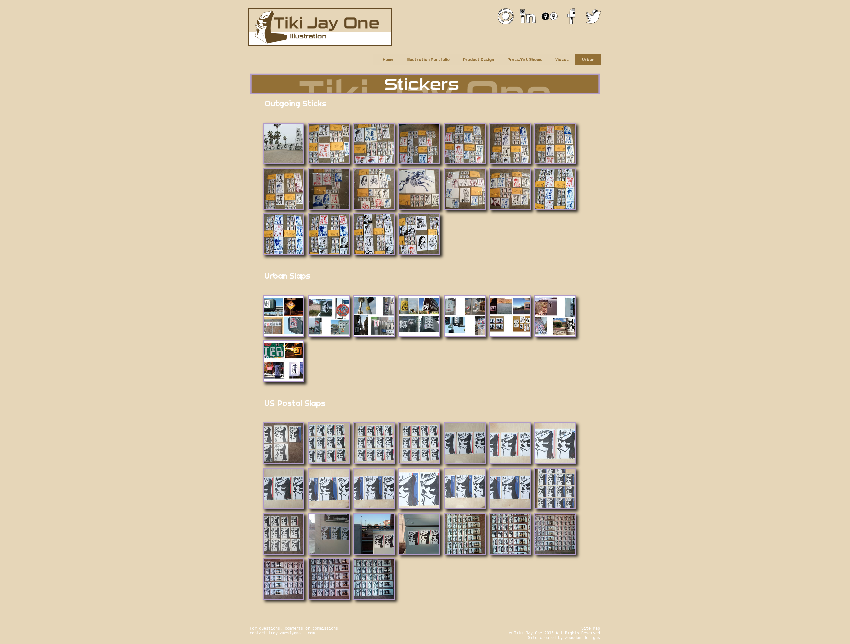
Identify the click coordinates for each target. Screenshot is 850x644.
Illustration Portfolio (428, 59)
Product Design (478, 59)
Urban (588, 59)
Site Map (590, 628)
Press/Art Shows (524, 59)
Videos (562, 59)
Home (388, 59)
